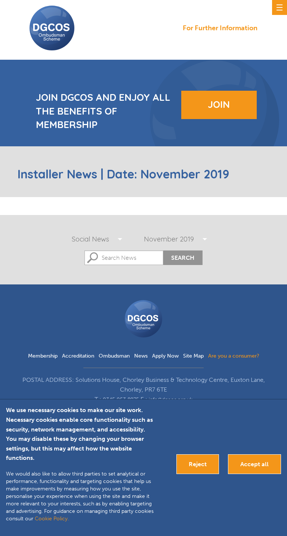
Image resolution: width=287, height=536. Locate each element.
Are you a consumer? (233, 356)
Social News (90, 239)
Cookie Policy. (52, 518)
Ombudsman (114, 356)
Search (182, 257)
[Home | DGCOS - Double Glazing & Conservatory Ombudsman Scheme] (52, 28)
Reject (198, 464)
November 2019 (169, 239)
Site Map (193, 356)
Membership (43, 356)
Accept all (254, 464)
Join (219, 104)
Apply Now (165, 356)
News (141, 356)
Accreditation (78, 356)
